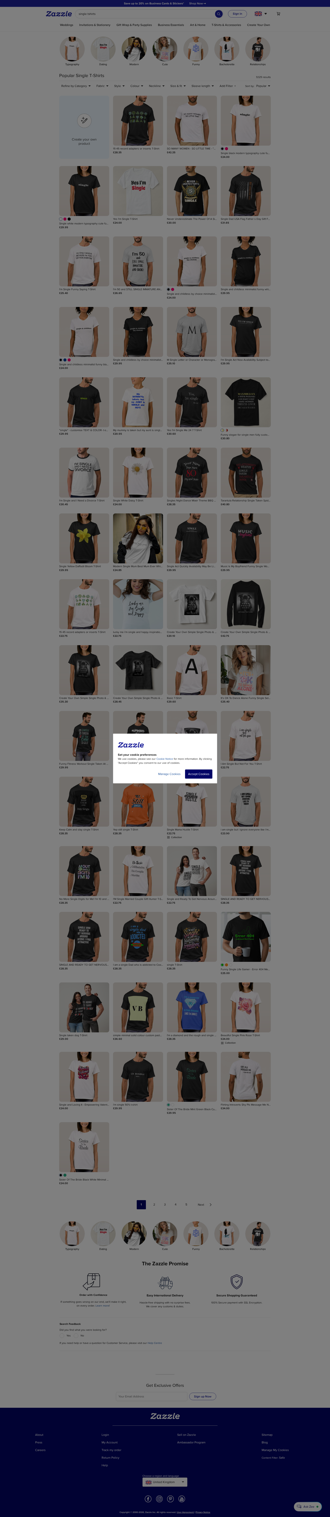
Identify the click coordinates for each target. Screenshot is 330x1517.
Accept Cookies (198, 774)
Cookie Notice (164, 759)
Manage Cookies (169, 774)
